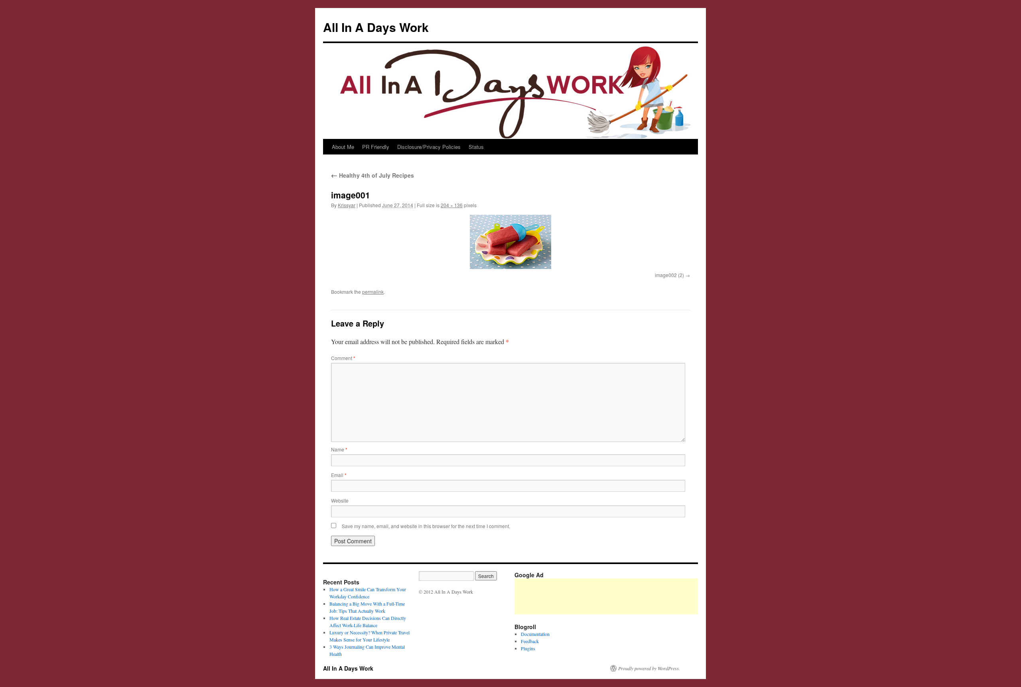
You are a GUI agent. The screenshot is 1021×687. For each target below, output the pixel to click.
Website (340, 500)
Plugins (528, 648)
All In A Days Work (376, 27)
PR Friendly (375, 146)
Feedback (530, 641)
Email (339, 474)
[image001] (510, 242)
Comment (343, 357)
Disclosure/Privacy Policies (429, 146)
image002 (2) (669, 274)
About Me (343, 146)
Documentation (535, 634)
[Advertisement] (659, 596)
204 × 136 (452, 205)
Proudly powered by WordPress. (649, 668)
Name (339, 449)
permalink (373, 291)
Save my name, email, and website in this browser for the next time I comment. (426, 526)
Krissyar (346, 205)
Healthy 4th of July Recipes (372, 175)
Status (476, 146)
